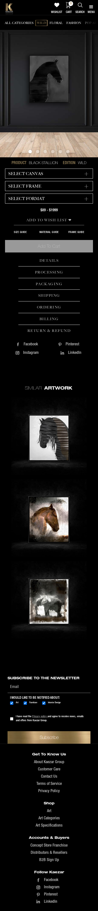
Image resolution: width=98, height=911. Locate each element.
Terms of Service (49, 784)
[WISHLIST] (56, 5)
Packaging (49, 284)
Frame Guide (76, 232)
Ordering (49, 307)
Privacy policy (39, 716)
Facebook (31, 344)
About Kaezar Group (49, 762)
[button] (30, 151)
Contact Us (49, 776)
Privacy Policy (49, 791)
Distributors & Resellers (49, 853)
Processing (49, 272)
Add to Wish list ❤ (49, 220)
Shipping (49, 295)
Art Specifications (49, 825)
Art (49, 811)
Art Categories (49, 818)
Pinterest (72, 344)
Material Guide (49, 232)
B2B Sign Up (49, 860)
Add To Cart (49, 246)
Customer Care (49, 769)
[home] (9, 8)
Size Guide (20, 232)
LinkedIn (74, 353)
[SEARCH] (80, 5)
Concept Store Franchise (49, 845)
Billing (49, 319)
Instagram (31, 353)
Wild (82, 163)
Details (49, 260)
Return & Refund (49, 330)
